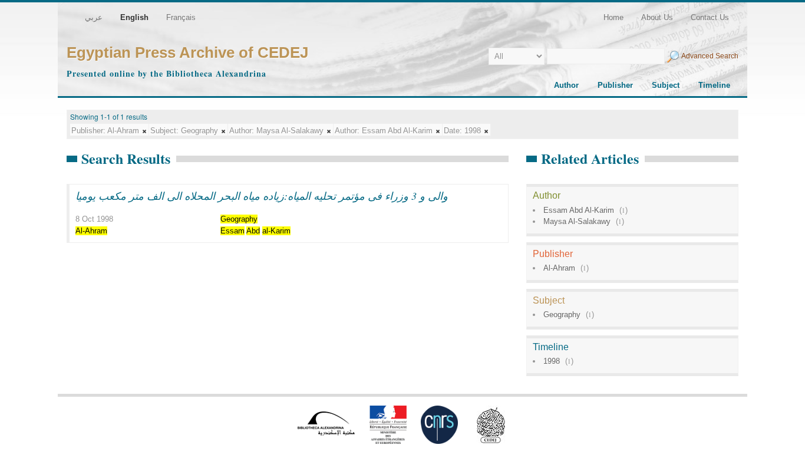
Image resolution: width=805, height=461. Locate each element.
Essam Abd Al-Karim (578, 210)
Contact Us (710, 17)
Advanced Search (709, 56)
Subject (665, 85)
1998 (551, 361)
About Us (657, 17)
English (134, 17)
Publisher (615, 85)
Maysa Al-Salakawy (577, 221)
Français (181, 17)
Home (613, 17)
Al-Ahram (559, 268)
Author (566, 85)
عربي (94, 17)
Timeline (714, 85)
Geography (561, 314)
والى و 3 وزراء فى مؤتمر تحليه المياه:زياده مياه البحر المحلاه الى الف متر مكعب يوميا (261, 196)
